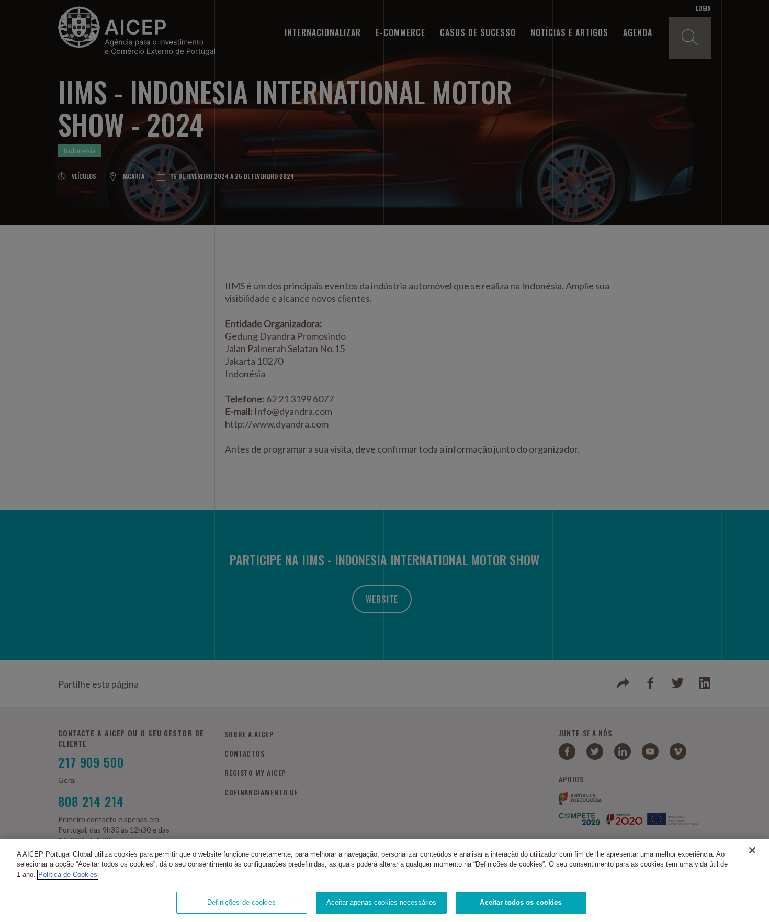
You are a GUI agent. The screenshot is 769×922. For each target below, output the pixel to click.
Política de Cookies (67, 875)
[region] (384, 880)
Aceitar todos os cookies (520, 902)
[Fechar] (752, 850)
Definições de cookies (241, 902)
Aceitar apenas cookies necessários (381, 902)
